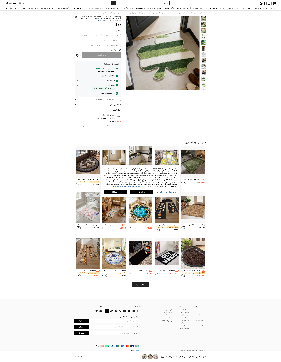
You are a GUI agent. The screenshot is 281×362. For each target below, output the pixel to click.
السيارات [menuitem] (30, 8)
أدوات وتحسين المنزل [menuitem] (62, 8)
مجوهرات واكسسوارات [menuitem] (154, 8)
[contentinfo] (106, 346)
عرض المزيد (140, 284)
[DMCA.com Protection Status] (132, 350)
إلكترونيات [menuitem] (80, 8)
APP (100, 306)
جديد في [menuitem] (265, 8)
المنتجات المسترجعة (183, 315)
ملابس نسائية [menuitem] (257, 8)
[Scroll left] (9, 8)
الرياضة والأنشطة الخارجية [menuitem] (125, 8)
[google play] (96, 312)
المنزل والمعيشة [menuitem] (198, 8)
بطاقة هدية (169, 317)
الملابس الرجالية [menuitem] (228, 8)
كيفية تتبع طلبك (184, 328)
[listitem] (193, 167)
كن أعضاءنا (202, 315)
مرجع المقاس (185, 320)
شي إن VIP (186, 325)
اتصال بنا (203, 312)
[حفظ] (78, 55)
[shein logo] (268, 3)
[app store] (100, 312)
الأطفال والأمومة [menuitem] (169, 8)
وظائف (203, 323)
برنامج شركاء (201, 325)
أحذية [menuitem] (189, 8)
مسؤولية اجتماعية (200, 320)
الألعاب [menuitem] (73, 8)
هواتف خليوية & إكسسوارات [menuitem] (94, 8)
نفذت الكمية (101, 55)
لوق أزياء (202, 317)
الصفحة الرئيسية (201, 13)
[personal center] (23, 3)
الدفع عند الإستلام (167, 315)
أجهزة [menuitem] (36, 8)
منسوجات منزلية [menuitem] (110, 8)
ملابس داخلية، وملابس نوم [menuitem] (213, 8)
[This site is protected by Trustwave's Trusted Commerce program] (137, 350)
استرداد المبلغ (185, 317)
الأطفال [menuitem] (237, 8)
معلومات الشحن (184, 312)
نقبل (138, 342)
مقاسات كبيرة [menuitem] (246, 8)
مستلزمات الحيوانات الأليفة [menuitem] (17, 8)
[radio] (116, 35)
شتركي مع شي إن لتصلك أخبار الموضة (128, 317)
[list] (121, 311)
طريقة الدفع (169, 310)
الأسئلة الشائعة (168, 312)
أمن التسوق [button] (111, 85)
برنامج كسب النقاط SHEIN (167, 320)
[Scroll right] (6, 8)
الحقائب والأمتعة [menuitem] (140, 8)
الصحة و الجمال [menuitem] (180, 8)
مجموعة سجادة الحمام (176, 13)
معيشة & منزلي (191, 13)
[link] (19, 3)
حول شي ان (202, 310)
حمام (184, 13)
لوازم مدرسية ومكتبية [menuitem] (47, 8)
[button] (10, 3)
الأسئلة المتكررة (184, 323)
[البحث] (113, 3)
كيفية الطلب (185, 310)
